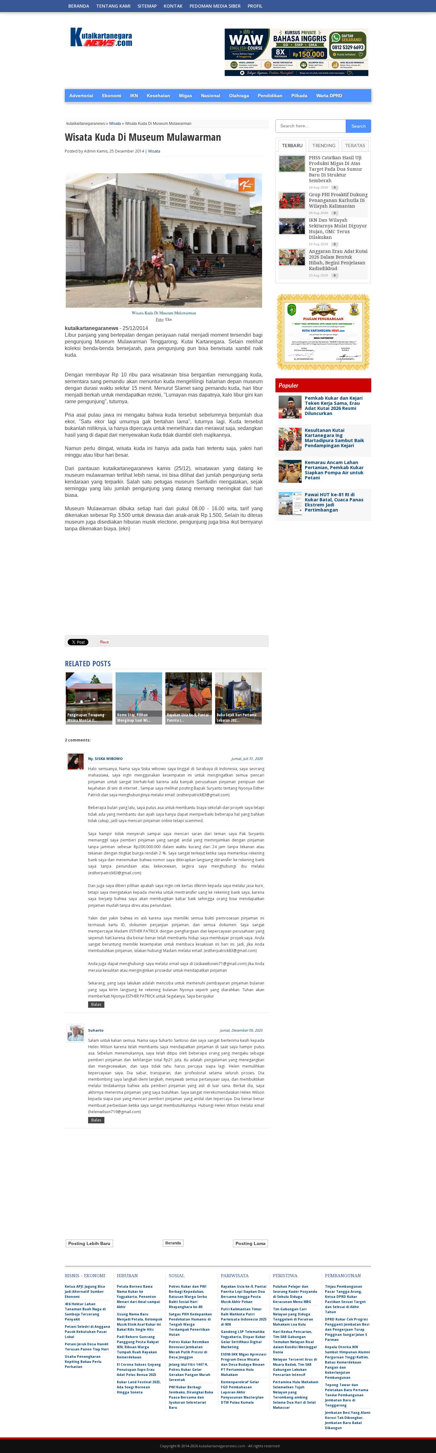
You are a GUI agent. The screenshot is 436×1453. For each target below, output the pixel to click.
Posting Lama (251, 1243)
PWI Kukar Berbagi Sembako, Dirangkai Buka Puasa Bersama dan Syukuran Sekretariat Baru (191, 1397)
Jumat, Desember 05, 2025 (241, 1030)
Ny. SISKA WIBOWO (105, 758)
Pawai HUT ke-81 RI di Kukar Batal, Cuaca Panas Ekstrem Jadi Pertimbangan (334, 502)
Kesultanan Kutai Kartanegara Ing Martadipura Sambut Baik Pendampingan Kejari (334, 437)
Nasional (210, 95)
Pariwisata (235, 1275)
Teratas (355, 145)
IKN (134, 95)
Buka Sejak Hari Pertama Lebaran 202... (236, 717)
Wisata (115, 123)
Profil (255, 6)
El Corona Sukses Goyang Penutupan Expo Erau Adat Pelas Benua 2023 (139, 1369)
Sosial (176, 1275)
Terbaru (292, 145)
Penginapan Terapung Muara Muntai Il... (85, 717)
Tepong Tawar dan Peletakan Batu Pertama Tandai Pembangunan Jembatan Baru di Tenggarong (346, 1395)
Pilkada (299, 95)
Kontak (173, 6)
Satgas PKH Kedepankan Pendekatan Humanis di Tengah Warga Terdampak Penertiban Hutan (190, 1324)
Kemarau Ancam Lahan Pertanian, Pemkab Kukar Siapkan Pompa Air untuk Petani (334, 470)
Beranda (78, 6)
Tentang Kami (113, 6)
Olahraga (239, 95)
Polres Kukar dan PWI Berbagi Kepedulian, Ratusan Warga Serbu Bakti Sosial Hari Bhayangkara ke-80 (188, 1296)
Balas (96, 1004)
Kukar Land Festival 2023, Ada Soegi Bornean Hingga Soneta (139, 1387)
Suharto (95, 1030)
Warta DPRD (329, 95)
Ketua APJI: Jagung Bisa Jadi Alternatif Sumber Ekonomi (85, 1291)
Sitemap (147, 6)
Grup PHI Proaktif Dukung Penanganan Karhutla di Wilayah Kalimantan (338, 200)
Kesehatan (158, 95)
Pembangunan (343, 1275)
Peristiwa (285, 1275)
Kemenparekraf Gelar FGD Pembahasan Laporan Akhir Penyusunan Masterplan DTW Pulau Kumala (242, 1392)
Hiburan (127, 1275)
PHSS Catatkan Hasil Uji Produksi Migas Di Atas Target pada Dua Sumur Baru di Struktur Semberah (335, 169)
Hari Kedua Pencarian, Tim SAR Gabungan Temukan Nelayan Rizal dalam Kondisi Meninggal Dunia (295, 1341)
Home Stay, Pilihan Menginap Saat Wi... (133, 717)
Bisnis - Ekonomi (85, 1275)
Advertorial (81, 95)
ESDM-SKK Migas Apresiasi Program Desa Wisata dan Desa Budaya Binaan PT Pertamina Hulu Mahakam (243, 1364)
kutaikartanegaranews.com (222, 1445)
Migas (185, 95)
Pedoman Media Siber (215, 6)
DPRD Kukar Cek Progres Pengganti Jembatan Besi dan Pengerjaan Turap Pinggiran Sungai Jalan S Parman (347, 1329)
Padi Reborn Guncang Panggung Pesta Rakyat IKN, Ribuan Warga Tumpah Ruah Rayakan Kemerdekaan (138, 1347)
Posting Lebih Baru (89, 1243)
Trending (323, 145)
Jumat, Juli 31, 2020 (246, 758)
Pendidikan (270, 95)
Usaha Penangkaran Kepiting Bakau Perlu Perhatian (83, 1361)
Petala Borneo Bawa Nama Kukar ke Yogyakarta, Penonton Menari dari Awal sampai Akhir (138, 1296)
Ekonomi (111, 95)
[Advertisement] (164, 581)
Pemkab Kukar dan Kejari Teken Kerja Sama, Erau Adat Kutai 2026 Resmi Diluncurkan (334, 405)
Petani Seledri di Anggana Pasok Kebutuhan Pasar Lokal (87, 1331)
